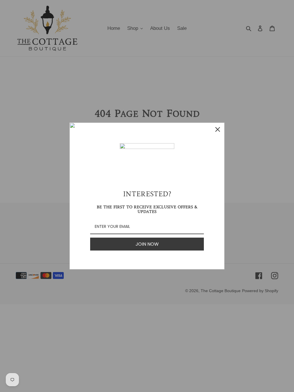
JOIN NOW (147, 244)
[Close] (218, 129)
